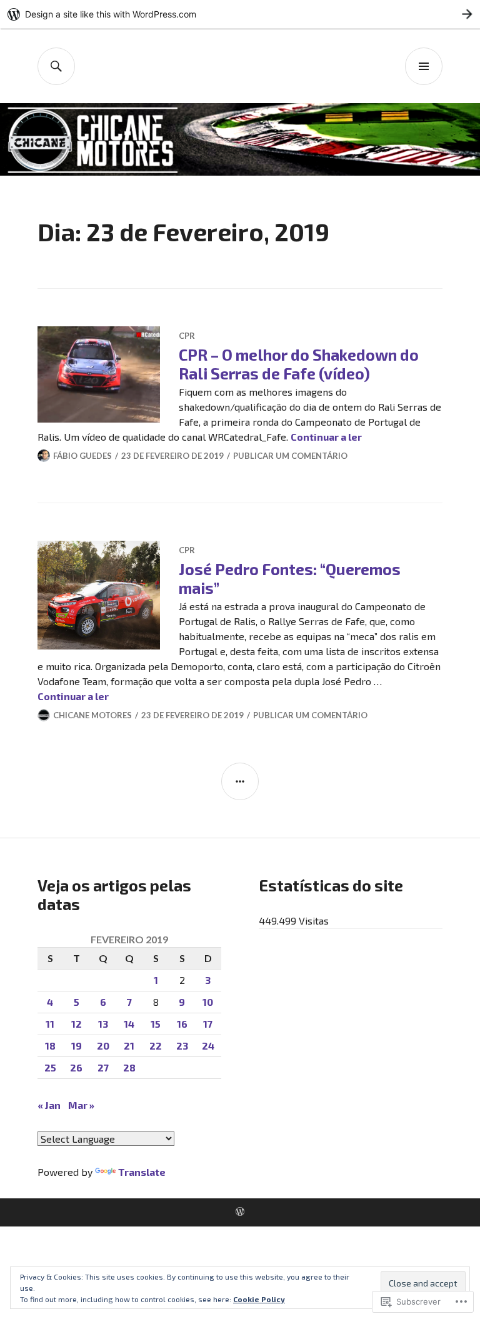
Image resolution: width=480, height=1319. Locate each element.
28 (129, 1067)
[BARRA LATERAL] (240, 781)
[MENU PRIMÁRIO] (423, 66)
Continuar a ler (326, 437)
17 (207, 1024)
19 (76, 1045)
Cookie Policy (259, 1299)
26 (76, 1067)
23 (182, 1045)
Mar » (81, 1105)
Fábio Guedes (82, 456)
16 (182, 1024)
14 (129, 1024)
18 (50, 1045)
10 (207, 1002)
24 (208, 1045)
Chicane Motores (92, 715)
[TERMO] (56, 66)
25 (50, 1067)
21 (129, 1045)
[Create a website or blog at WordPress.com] (240, 1212)
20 (103, 1045)
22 (155, 1045)
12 (76, 1024)
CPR (187, 336)
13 (103, 1024)
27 (103, 1067)
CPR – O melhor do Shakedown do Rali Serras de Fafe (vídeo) (299, 364)
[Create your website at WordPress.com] (240, 14)
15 (156, 1024)
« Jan (49, 1105)
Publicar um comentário (290, 456)
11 (50, 1024)
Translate (142, 1172)
